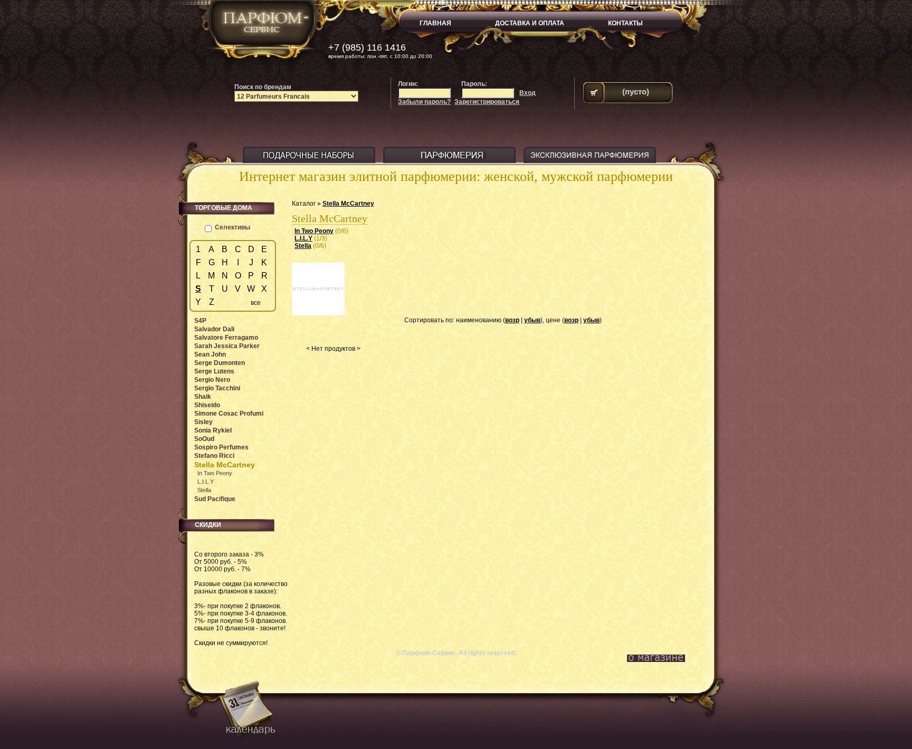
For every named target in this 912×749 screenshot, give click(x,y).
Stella (302, 245)
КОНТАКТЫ (625, 23)
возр (512, 320)
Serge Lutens (214, 371)
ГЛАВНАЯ (435, 23)
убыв (532, 320)
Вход (527, 93)
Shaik (202, 396)
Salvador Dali (214, 329)
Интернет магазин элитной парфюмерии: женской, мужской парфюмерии (456, 176)
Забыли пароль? (424, 101)
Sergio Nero (212, 379)
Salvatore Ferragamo (226, 337)
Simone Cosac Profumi (228, 413)
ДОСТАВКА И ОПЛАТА (529, 23)
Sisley (203, 422)
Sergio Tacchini (217, 388)
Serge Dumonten (219, 363)
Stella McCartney (348, 203)
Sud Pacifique (214, 499)
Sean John (210, 354)
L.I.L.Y (303, 238)
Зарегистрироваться (486, 101)
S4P (200, 320)
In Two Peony (314, 231)
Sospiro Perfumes (221, 447)
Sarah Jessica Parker (227, 346)
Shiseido (207, 405)
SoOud (204, 439)
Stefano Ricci (214, 455)
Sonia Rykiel (213, 430)
